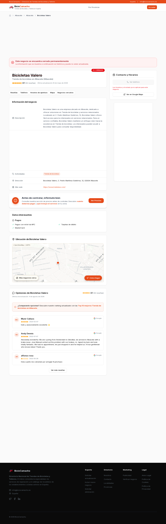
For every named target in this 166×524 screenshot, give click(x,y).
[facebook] (14, 499)
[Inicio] (10, 15)
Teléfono (24, 93)
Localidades (109, 483)
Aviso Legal (146, 475)
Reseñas (14, 93)
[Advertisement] (83, 37)
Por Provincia (93, 7)
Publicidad (127, 475)
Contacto (107, 479)
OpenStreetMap (19, 245)
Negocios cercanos (65, 93)
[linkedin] (19, 499)
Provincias (108, 487)
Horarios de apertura (38, 93)
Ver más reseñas (58, 370)
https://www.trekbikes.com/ (54, 187)
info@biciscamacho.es (148, 2)
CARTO (28, 245)
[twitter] (10, 499)
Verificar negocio (130, 479)
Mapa (52, 93)
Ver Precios (96, 200)
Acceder (151, 7)
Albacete (18, 15)
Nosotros (107, 475)
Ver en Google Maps (134, 94)
